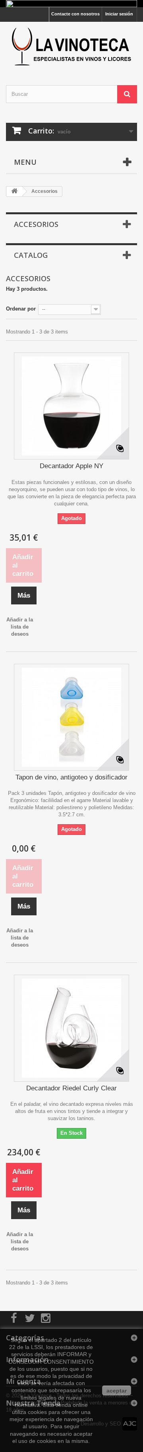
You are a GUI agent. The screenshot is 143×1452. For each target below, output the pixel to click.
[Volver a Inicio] (14, 191)
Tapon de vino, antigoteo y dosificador (71, 777)
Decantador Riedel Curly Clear (71, 1088)
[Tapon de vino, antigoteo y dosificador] (71, 717)
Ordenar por (21, 309)
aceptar (116, 1390)
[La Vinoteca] (71, 46)
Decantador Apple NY (71, 466)
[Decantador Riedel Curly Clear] (71, 1028)
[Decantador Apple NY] (71, 405)
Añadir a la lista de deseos (19, 627)
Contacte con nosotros (75, 13)
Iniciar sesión (119, 13)
